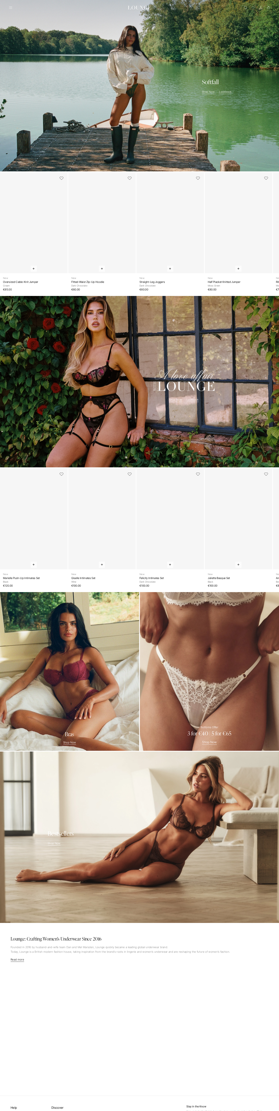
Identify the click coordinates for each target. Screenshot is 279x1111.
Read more (17, 959)
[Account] (261, 8)
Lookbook (225, 91)
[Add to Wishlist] (61, 178)
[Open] (11, 8)
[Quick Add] (34, 269)
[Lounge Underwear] (139, 7)
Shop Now (208, 91)
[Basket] (268, 8)
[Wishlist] (253, 8)
